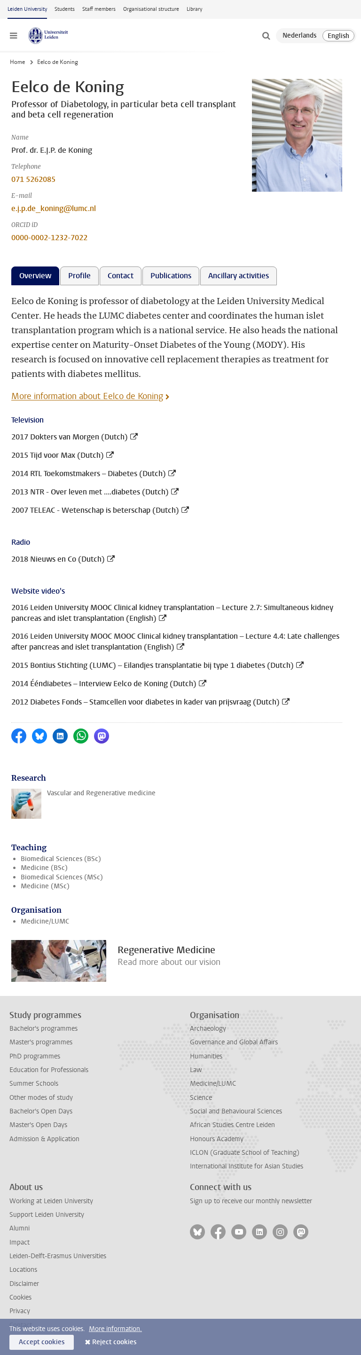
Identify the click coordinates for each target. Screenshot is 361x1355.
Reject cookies (114, 1342)
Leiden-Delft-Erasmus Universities (57, 1256)
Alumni (19, 1228)
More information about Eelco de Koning (87, 396)
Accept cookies (41, 1342)
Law (196, 1069)
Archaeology (208, 1028)
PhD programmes (34, 1056)
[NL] (299, 35)
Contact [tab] (120, 276)
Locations (23, 1269)
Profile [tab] (79, 276)
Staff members (99, 9)
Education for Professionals (48, 1069)
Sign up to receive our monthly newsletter (251, 1201)
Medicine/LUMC (45, 921)
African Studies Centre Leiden (232, 1124)
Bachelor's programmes (43, 1028)
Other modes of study (41, 1097)
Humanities (206, 1056)
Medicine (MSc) (45, 886)
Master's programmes (40, 1042)
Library (194, 9)
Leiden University (27, 9)
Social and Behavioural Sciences (236, 1111)
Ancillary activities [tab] (238, 276)
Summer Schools (33, 1083)
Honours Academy (216, 1139)
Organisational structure (151, 9)
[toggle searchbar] (266, 35)
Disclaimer (24, 1283)
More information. (115, 1328)
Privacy (19, 1311)
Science (201, 1097)
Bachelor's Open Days (40, 1111)
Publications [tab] (170, 276)
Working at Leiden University (51, 1201)
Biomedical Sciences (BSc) (61, 858)
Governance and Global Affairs (234, 1042)
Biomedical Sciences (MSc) (62, 877)
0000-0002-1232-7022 (49, 238)
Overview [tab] (35, 276)
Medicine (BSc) (44, 867)
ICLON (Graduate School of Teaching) (244, 1152)
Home (17, 62)
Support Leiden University (46, 1214)
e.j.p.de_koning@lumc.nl (53, 208)
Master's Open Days (38, 1124)
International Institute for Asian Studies (246, 1166)
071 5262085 (33, 179)
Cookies (20, 1297)
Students (65, 9)
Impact (19, 1242)
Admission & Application (44, 1139)
